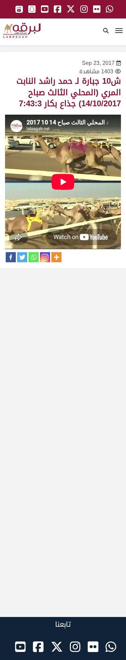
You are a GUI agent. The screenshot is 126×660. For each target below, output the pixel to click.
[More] (56, 257)
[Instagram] (45, 257)
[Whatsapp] (34, 257)
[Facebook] (11, 257)
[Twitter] (22, 257)
